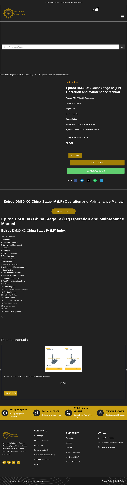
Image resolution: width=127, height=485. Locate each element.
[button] (75, 180)
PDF (8, 75)
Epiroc (80, 137)
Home (2, 75)
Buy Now (75, 155)
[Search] (122, 46)
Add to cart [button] (10, 393)
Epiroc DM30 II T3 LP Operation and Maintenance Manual (27, 376)
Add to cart (97, 163)
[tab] (63, 211)
